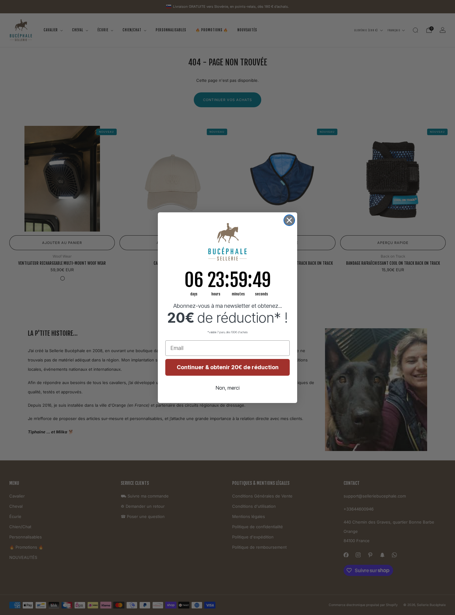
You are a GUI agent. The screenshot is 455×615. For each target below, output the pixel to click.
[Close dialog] (289, 220)
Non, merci (228, 388)
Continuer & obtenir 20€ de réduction (228, 367)
